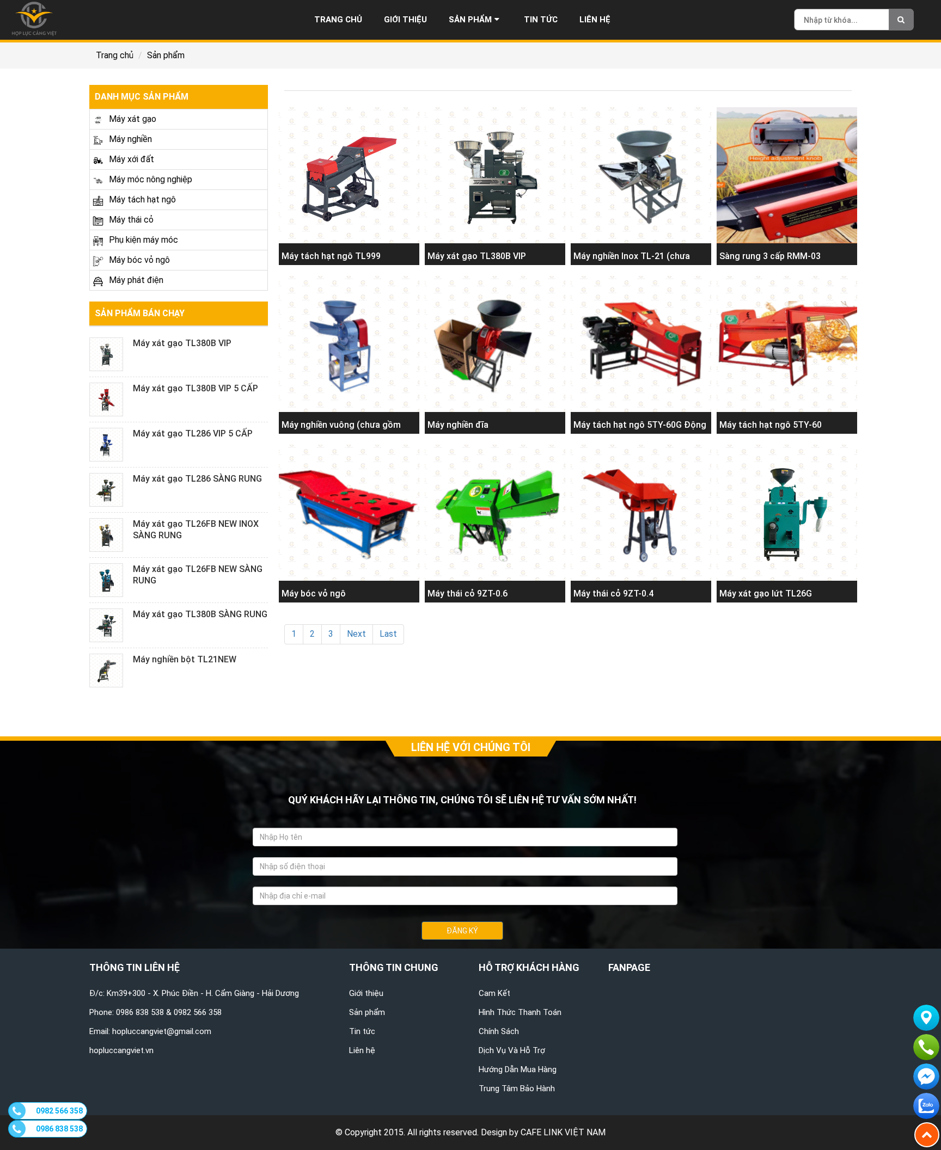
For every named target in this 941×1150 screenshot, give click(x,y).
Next (356, 634)
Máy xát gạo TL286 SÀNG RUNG (197, 478)
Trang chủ (338, 19)
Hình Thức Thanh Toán (520, 1012)
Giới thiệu (405, 19)
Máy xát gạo (132, 119)
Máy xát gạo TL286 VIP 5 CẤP (193, 433)
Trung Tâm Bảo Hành (517, 1088)
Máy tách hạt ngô (142, 199)
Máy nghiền (130, 139)
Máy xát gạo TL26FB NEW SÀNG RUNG (197, 575)
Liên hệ (594, 19)
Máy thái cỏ (131, 219)
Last (388, 634)
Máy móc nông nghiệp (150, 179)
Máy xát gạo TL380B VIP (182, 343)
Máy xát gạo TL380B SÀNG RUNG (200, 614)
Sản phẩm (470, 19)
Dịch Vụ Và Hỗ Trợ (512, 1050)
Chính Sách (499, 1031)
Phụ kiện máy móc (143, 240)
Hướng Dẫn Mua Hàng (518, 1069)
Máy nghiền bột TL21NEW (184, 659)
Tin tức (541, 19)
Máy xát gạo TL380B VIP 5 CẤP (195, 388)
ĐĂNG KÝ (462, 930)
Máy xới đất (131, 159)
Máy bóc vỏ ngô (139, 260)
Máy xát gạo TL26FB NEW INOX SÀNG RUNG (196, 529)
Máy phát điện (136, 280)
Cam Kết (494, 993)
